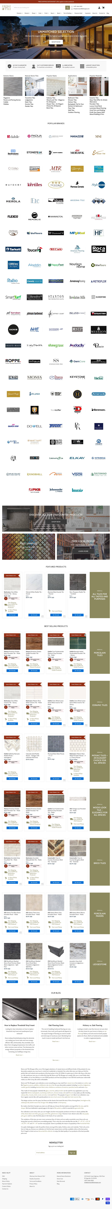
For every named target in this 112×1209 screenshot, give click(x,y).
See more (56, 1060)
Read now (19, 1055)
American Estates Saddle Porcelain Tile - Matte (33, 653)
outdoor (86, 1083)
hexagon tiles (44, 1102)
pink (22, 1116)
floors (70, 1093)
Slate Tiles (28, 102)
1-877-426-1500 (77, 6)
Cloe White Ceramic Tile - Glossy (11, 593)
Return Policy (6, 1181)
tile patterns (58, 1108)
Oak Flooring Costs (56, 1025)
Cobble (6, 102)
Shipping (4, 1179)
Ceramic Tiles (94, 98)
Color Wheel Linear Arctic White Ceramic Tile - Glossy (77, 702)
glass (47, 1091)
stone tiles (52, 1085)
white (22, 1114)
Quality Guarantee (35, 1179)
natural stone (71, 1083)
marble (23, 1087)
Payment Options (7, 1184)
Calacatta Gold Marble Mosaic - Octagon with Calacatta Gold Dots (32, 755)
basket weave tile (35, 1102)
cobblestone (43, 1085)
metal (49, 1095)
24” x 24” (35, 1123)
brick (35, 1095)
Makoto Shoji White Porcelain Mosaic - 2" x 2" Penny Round (78, 755)
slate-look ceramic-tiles (74, 1097)
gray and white (46, 1114)
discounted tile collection (45, 1131)
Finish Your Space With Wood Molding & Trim (97, 113)
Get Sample (12, 615)
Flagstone (7, 98)
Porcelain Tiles (94, 104)
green (25, 1116)
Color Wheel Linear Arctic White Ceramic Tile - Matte (56, 702)
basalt (76, 1087)
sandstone (58, 1087)
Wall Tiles (71, 110)
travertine (80, 1085)
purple (87, 1114)
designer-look (69, 1095)
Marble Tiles (29, 106)
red (83, 1114)
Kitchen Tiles (72, 102)
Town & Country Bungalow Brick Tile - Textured (77, 860)
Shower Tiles (72, 100)
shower (56, 1093)
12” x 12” (80, 1121)
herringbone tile (85, 1100)
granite (28, 1087)
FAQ (3, 1176)
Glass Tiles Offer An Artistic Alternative (98, 101)
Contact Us (5, 1189)
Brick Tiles (50, 108)
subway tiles (24, 1095)
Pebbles (6, 104)
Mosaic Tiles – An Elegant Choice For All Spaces (55, 105)
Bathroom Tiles (73, 98)
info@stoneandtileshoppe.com (81, 9)
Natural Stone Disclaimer (64, 1176)
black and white (33, 1114)
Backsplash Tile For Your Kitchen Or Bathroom (76, 105)
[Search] (67, 8)
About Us (32, 1186)
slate (46, 1087)
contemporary (62, 1102)
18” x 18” (26, 1123)
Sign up (72, 1153)
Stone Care (60, 1179)
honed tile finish (85, 1123)
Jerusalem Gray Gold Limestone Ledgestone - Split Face (77, 963)
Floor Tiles (71, 108)
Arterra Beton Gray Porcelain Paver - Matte (55, 913)
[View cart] (103, 8)
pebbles (36, 1085)
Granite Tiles (29, 104)
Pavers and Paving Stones (12, 100)
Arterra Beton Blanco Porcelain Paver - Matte (77, 913)
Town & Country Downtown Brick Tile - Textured (55, 860)
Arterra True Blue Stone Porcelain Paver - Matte (12, 913)
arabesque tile (25, 1102)
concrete (44, 1095)
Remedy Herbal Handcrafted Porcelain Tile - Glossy (77, 653)
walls (64, 1093)
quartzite (71, 1087)
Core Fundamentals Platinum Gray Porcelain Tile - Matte (56, 653)
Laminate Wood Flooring (98, 108)
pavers (31, 1085)
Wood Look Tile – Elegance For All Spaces (55, 101)
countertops (43, 1093)
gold (52, 1114)
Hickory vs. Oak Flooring (92, 1025)
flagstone (26, 1085)
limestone (65, 1087)
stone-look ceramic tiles (57, 1097)
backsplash (35, 1093)
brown (56, 1114)
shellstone (52, 1087)
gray (39, 1114)
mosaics (31, 1095)
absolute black (40, 1087)
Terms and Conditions (35, 1181)
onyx (85, 1087)
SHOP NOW (56, 42)
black (26, 1114)
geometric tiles (79, 1108)
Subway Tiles (51, 98)
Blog (58, 1184)
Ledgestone (29, 100)
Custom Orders (6, 1186)
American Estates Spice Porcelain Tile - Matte (12, 652)
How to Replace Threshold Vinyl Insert (19, 1025)
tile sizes (80, 1106)
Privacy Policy (33, 1184)
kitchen (30, 1093)
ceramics (52, 1091)
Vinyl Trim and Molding (97, 110)
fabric (55, 1095)
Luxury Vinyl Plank (96, 106)
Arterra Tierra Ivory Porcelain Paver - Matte (33, 913)
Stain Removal (61, 1181)
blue (31, 1116)
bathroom (50, 1093)
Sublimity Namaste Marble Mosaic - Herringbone (12, 755)
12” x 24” (85, 1121)
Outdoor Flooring (74, 112)
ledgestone (86, 1085)
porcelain (60, 1091)
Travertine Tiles (30, 98)
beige (60, 1114)
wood (39, 1095)
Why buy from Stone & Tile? (37, 1176)
